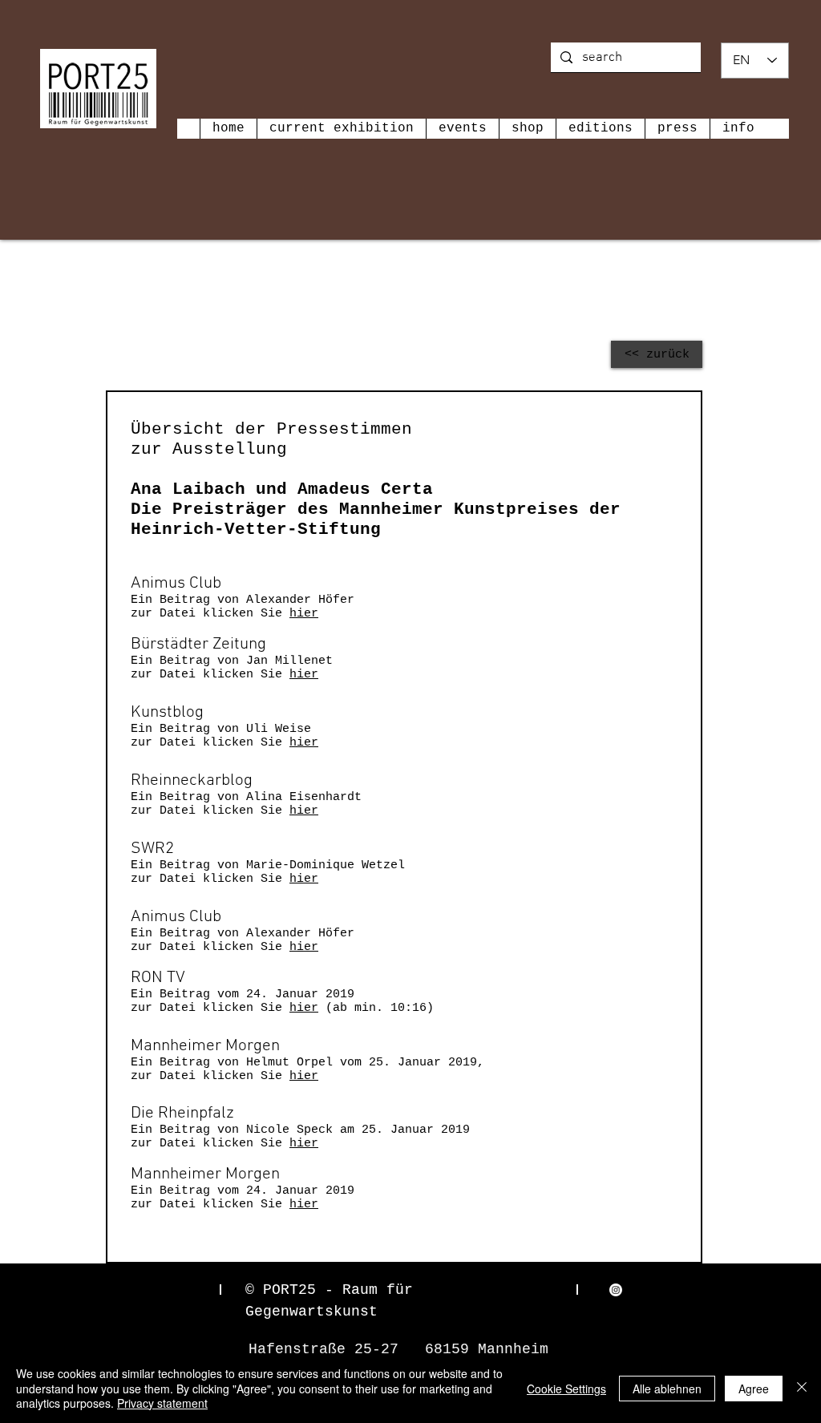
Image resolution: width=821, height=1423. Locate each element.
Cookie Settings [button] (566, 1389)
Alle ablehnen (667, 1389)
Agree (753, 1389)
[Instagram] (615, 1290)
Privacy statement (162, 1403)
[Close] (801, 1388)
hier (303, 614)
